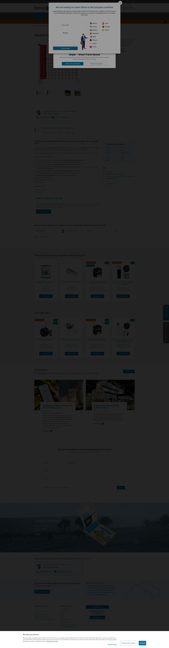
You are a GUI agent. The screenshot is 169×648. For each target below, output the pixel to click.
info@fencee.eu (84, 13)
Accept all (142, 643)
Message (65, 33)
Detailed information (52, 641)
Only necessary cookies (128, 643)
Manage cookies (112, 644)
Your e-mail (65, 25)
